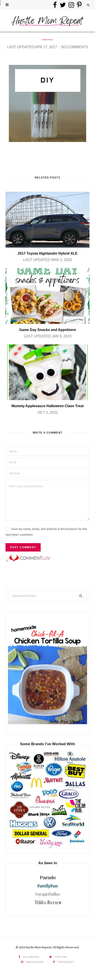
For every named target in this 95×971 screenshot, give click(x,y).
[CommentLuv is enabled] (29, 560)
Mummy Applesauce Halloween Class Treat (47, 406)
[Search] (88, 5)
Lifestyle (47, 39)
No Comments (74, 47)
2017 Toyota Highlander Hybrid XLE (48, 253)
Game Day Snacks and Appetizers (47, 330)
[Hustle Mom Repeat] (47, 20)
